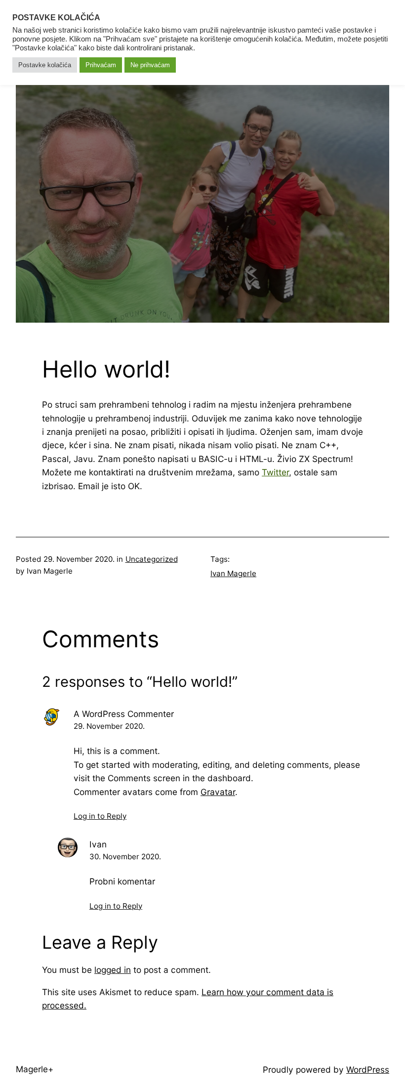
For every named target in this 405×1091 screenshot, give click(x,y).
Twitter (275, 472)
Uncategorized (151, 559)
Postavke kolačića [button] (44, 65)
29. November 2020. (109, 726)
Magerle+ (34, 1069)
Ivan (98, 844)
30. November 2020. (125, 856)
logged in (112, 970)
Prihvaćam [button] (100, 65)
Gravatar (218, 792)
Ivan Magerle (233, 573)
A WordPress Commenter (124, 714)
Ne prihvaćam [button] (150, 65)
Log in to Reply (100, 816)
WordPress (367, 1069)
